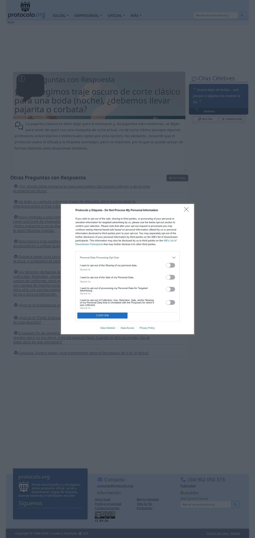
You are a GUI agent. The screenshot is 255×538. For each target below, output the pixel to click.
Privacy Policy (147, 327)
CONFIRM (102, 315)
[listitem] (127, 257)
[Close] (187, 210)
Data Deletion (107, 327)
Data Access (127, 327)
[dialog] (127, 269)
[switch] (170, 265)
